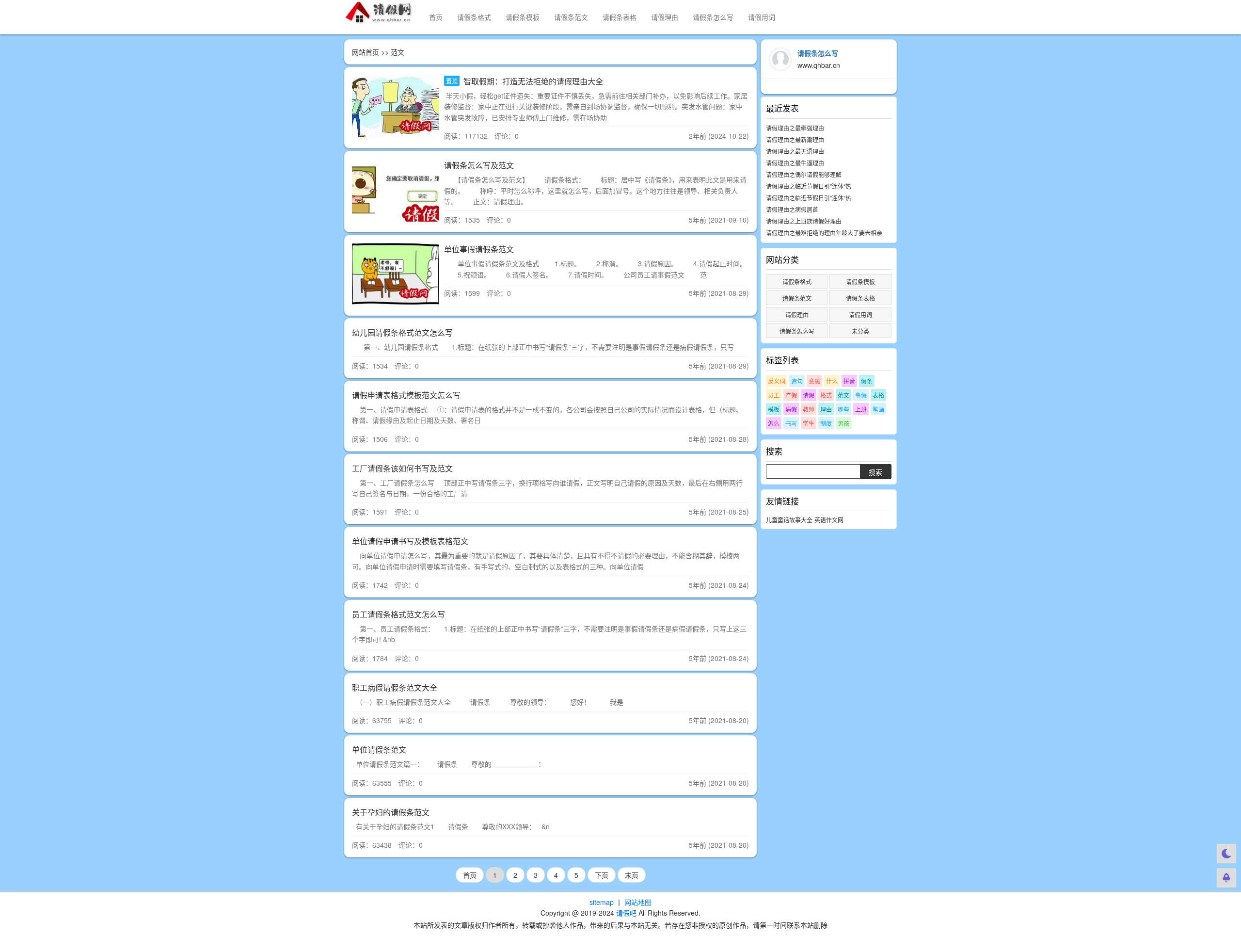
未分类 (860, 331)
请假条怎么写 (713, 17)
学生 (808, 423)
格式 (826, 395)
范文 (843, 395)
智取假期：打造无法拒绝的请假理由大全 (532, 81)
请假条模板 (523, 17)
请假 (808, 395)
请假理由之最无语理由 (795, 151)
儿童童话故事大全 (789, 520)
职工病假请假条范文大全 (394, 687)
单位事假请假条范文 (479, 249)
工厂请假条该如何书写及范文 (402, 468)
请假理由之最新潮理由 (795, 139)
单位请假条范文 (379, 749)
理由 (826, 409)
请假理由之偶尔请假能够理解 (804, 174)
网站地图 (638, 902)
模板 (774, 409)
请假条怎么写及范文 (479, 165)
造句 (797, 381)
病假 (791, 409)
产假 (791, 395)
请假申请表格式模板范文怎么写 (406, 395)
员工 (774, 395)
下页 (601, 875)
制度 (826, 423)
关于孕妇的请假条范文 (391, 812)
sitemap (601, 902)
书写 (791, 423)
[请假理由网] (379, 12)
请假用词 (761, 17)
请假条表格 (619, 17)
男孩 (843, 423)
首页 (436, 17)
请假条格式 (474, 17)
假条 (867, 381)
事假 (861, 395)
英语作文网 (828, 520)
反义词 (776, 381)
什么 (832, 381)
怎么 (774, 423)
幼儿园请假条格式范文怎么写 (402, 332)
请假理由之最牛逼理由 (795, 163)
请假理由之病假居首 (792, 209)
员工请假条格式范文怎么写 (398, 614)
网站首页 (365, 52)
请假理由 (664, 17)
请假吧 (626, 913)
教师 (808, 409)
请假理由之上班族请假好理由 (804, 221)
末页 (631, 875)
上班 (861, 409)
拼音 (849, 381)
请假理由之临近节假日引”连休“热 (808, 186)
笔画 (878, 409)
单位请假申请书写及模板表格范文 (410, 541)
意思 (814, 381)
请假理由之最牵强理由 (795, 128)
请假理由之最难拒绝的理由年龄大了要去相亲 (824, 232)
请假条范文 (571, 17)
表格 (878, 395)
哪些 (843, 409)
